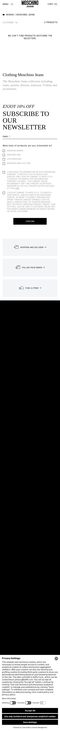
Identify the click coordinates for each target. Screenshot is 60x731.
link (17, 188)
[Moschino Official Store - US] (30, 4)
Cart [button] (52, 4)
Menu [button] (5, 4)
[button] (12, 4)
